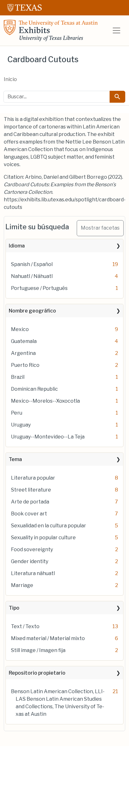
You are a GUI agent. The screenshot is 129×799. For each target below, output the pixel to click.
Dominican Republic (34, 389)
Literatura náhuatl (33, 573)
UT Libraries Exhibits (51, 30)
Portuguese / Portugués (39, 288)
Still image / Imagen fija (38, 650)
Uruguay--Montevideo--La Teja (48, 437)
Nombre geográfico (32, 311)
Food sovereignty (32, 549)
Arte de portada (30, 502)
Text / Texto (25, 626)
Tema (15, 459)
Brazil (17, 377)
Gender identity (29, 561)
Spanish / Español (32, 264)
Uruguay (21, 425)
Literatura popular (33, 478)
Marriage (22, 585)
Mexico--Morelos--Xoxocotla (45, 401)
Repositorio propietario (37, 673)
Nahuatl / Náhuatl (32, 276)
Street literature (31, 490)
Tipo (14, 608)
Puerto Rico (25, 365)
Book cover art (29, 514)
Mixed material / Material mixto (48, 638)
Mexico (20, 329)
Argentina (23, 353)
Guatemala (24, 341)
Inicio (10, 79)
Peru (16, 413)
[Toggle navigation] (116, 30)
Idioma (17, 246)
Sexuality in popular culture (43, 538)
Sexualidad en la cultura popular (48, 526)
